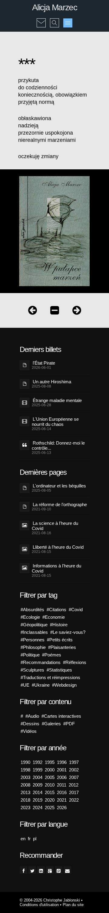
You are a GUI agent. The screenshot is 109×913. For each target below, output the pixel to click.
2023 (25, 807)
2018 (25, 800)
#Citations (56, 609)
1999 (37, 769)
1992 (37, 762)
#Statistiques (59, 669)
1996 (62, 762)
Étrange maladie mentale (57, 400)
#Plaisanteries (62, 647)
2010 (49, 784)
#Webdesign (64, 685)
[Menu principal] (67, 22)
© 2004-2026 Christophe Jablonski (50, 900)
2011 (61, 784)
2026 (62, 807)
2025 (49, 807)
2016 (62, 792)
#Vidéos (29, 731)
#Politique (30, 654)
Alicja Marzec (54, 7)
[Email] (67, 870)
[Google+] (50, 870)
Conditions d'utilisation (39, 904)
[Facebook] (23, 870)
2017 (74, 792)
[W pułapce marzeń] (54, 311)
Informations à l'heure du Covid (56, 568)
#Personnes (33, 639)
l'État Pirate (44, 363)
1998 (25, 769)
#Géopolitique (34, 624)
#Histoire (59, 624)
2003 (25, 777)
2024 (37, 807)
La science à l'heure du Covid (55, 526)
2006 (62, 777)
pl (34, 838)
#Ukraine (41, 685)
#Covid (76, 609)
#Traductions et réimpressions (50, 677)
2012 (73, 784)
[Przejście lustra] (32, 311)
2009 (37, 784)
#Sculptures (32, 669)
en (23, 838)
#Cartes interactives (61, 716)
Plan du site (73, 904)
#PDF (69, 723)
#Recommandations (41, 662)
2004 (37, 777)
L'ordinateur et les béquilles (59, 485)
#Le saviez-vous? (67, 632)
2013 (25, 792)
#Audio (32, 716)
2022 (74, 800)
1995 (49, 762)
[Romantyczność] (76, 311)
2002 (74, 769)
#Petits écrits (60, 639)
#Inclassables (34, 632)
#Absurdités (32, 609)
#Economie (53, 617)
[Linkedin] (41, 870)
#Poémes (51, 654)
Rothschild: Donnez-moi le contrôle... (58, 445)
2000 (49, 769)
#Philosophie (33, 647)
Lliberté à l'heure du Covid (58, 547)
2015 (49, 792)
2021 (62, 800)
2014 (37, 792)
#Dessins (30, 723)
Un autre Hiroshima (52, 381)
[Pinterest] (58, 870)
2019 (37, 800)
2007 (74, 777)
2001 (62, 769)
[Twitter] (32, 870)
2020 (49, 800)
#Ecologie (30, 617)
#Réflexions (74, 662)
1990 (25, 762)
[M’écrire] (41, 18)
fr (29, 838)
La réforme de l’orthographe (60, 504)
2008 (25, 784)
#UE (25, 685)
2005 (49, 777)
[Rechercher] (54, 18)
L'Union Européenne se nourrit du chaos (55, 422)
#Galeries (51, 723)
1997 (74, 762)
